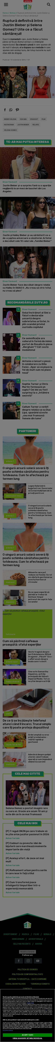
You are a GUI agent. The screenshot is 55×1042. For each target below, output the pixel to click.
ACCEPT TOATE (27, 1035)
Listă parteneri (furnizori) (8, 1030)
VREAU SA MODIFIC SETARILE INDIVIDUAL (27, 1038)
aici (46, 1010)
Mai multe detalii (30, 1003)
